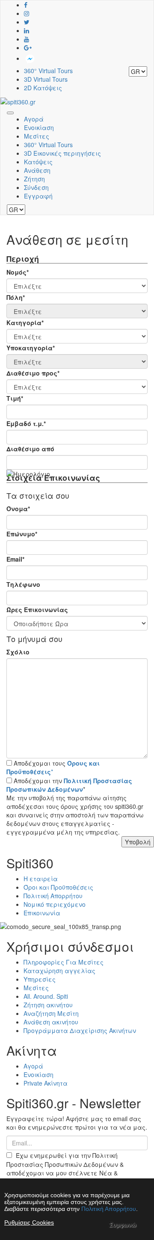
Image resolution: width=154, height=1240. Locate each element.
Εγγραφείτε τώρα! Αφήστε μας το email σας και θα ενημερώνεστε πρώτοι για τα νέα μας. (76, 1122)
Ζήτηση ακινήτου (48, 1004)
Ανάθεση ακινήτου (51, 1022)
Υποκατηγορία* (30, 347)
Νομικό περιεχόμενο (55, 904)
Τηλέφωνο (23, 584)
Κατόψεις (38, 161)
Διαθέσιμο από (30, 448)
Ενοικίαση (39, 127)
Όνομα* (18, 508)
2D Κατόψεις (43, 87)
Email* (15, 559)
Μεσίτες (36, 136)
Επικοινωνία (42, 913)
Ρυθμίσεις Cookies (29, 1222)
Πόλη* (15, 297)
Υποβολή (138, 842)
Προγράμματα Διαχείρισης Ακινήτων (80, 1030)
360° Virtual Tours (48, 70)
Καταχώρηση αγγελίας (59, 970)
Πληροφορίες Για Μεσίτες (64, 962)
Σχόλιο (18, 652)
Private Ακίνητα (46, 1083)
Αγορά (34, 119)
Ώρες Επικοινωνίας (37, 609)
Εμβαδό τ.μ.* (26, 423)
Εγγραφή (38, 196)
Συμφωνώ (122, 1224)
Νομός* (17, 272)
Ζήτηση (34, 179)
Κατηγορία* (25, 322)
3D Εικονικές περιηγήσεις (62, 153)
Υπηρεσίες (40, 979)
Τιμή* (14, 398)
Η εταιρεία (41, 878)
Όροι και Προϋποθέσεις (58, 887)
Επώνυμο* (21, 534)
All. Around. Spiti (46, 996)
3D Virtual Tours (46, 79)
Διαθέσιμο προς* (32, 373)
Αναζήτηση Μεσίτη (51, 1013)
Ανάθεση (37, 170)
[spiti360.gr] (18, 100)
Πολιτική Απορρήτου (53, 895)
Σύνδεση (36, 187)
